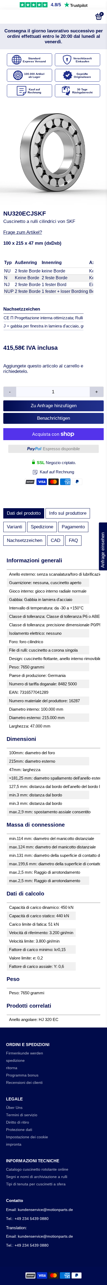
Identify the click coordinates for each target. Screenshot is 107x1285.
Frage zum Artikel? (22, 232)
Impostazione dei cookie (27, 1137)
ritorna (11, 1068)
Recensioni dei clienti (24, 1083)
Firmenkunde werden (24, 1053)
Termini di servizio (21, 1115)
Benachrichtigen (53, 418)
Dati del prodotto (24, 513)
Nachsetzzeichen (24, 540)
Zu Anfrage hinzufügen (54, 405)
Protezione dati (19, 1130)
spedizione (15, 1061)
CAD (55, 540)
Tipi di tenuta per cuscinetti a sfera (36, 1184)
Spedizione (42, 526)
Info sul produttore (67, 513)
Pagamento (73, 526)
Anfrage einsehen (102, 546)
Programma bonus (22, 1075)
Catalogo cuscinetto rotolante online (37, 1169)
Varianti (14, 526)
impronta (13, 1144)
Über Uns (14, 1108)
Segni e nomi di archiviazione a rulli (36, 1177)
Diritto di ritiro (17, 1122)
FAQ (73, 540)
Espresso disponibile (61, 448)
